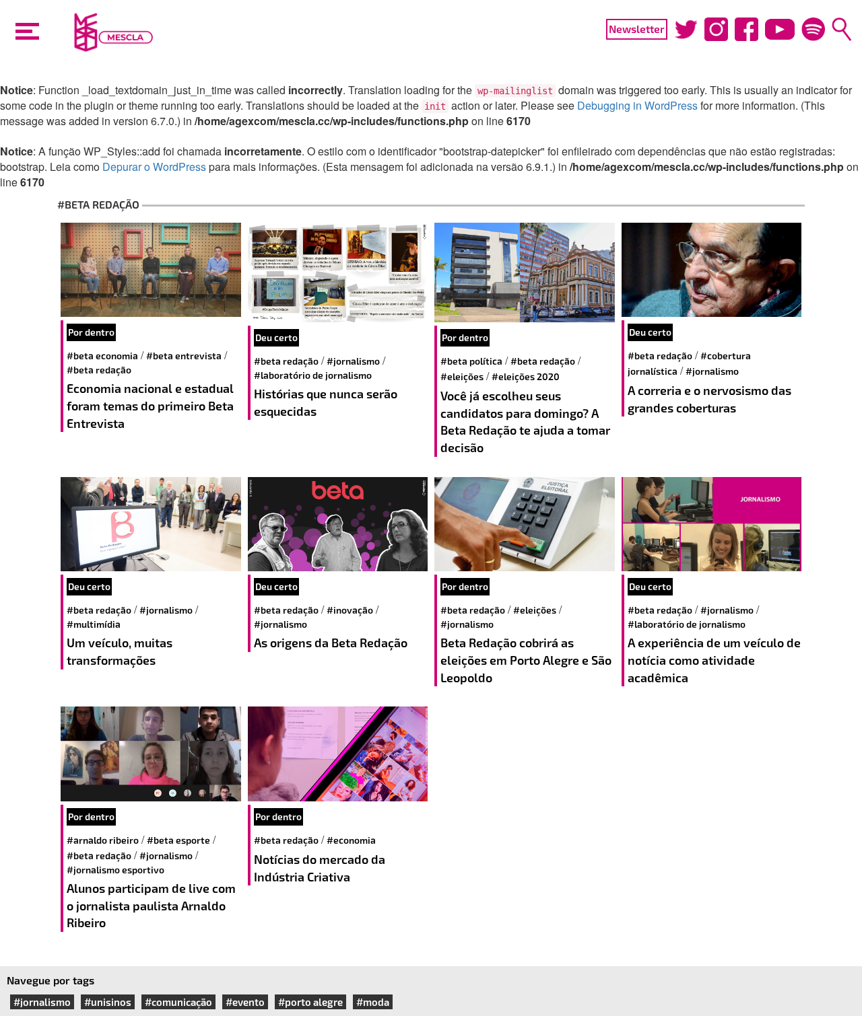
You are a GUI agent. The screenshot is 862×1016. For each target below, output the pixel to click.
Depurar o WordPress (154, 166)
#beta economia (102, 355)
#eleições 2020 (526, 376)
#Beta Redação (99, 369)
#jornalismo (353, 361)
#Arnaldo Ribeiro (103, 840)
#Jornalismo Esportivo (115, 869)
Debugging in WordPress (637, 105)
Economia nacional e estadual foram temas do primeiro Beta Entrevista (150, 405)
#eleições (462, 376)
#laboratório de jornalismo (313, 375)
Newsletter (637, 28)
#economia (351, 840)
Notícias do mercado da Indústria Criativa (319, 868)
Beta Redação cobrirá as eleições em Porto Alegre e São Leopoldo (525, 659)
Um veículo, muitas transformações (119, 651)
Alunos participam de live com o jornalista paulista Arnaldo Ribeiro (151, 905)
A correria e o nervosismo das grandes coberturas (709, 399)
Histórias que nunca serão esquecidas (325, 402)
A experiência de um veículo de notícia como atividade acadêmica (714, 659)
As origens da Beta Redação (330, 642)
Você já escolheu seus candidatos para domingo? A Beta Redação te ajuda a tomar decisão (525, 421)
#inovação (350, 610)
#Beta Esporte (178, 840)
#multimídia (94, 624)
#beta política (471, 361)
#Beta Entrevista (184, 355)
